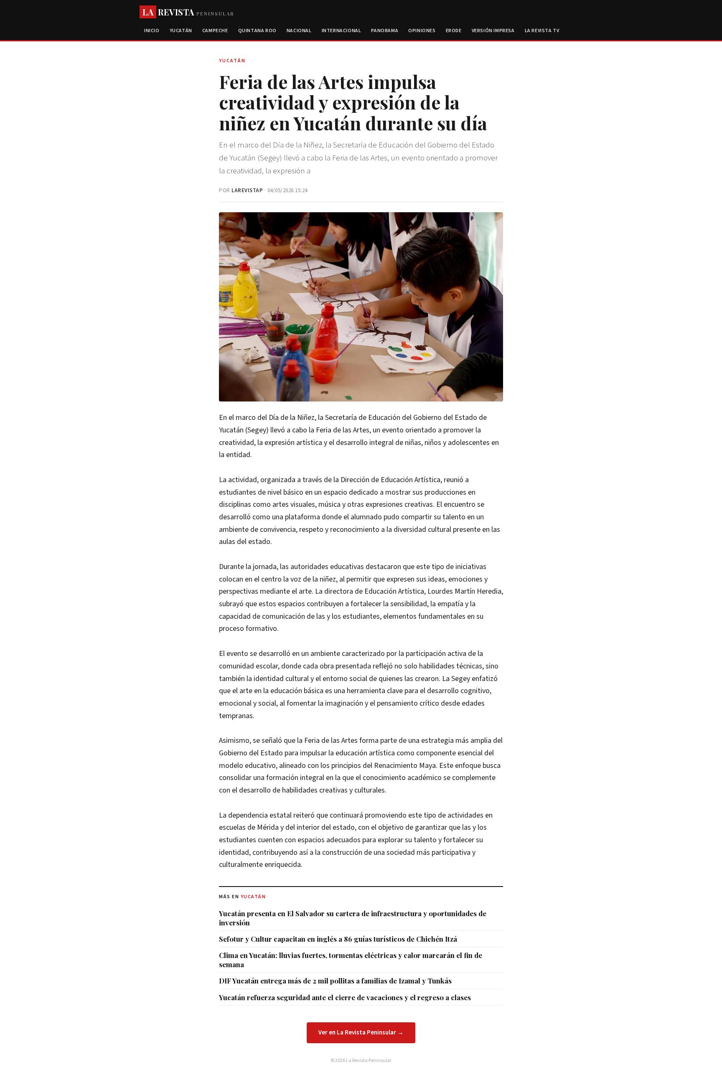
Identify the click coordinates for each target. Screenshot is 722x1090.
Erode (454, 30)
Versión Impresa (493, 30)
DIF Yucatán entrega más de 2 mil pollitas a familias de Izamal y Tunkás (335, 980)
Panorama (384, 30)
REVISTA (188, 12)
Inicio (152, 30)
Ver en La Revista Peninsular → (361, 1032)
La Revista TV (542, 30)
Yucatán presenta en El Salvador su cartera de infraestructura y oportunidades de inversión (352, 918)
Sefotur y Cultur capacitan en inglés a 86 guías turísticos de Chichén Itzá (338, 938)
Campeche (215, 30)
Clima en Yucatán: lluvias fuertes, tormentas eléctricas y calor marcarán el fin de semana (350, 959)
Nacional (299, 30)
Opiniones (421, 30)
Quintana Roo (257, 30)
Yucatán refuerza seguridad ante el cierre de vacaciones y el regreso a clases (345, 997)
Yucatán (181, 30)
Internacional (341, 30)
